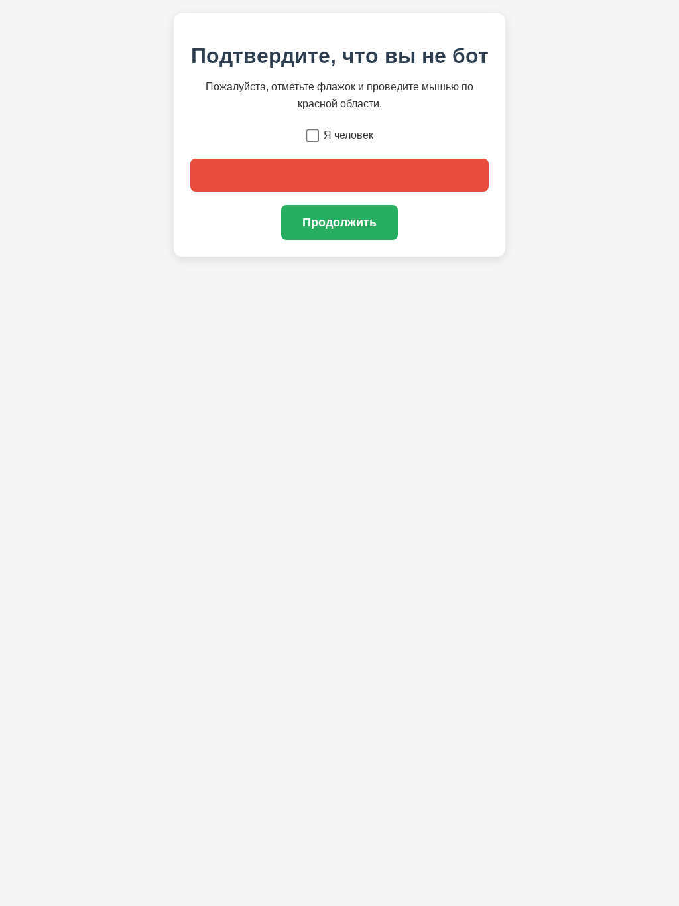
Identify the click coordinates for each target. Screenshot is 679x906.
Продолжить (339, 222)
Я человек (348, 135)
